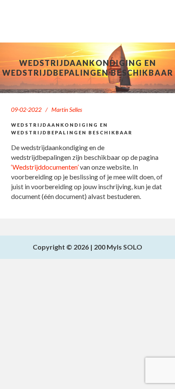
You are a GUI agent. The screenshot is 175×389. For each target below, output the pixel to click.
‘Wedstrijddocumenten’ (45, 167)
